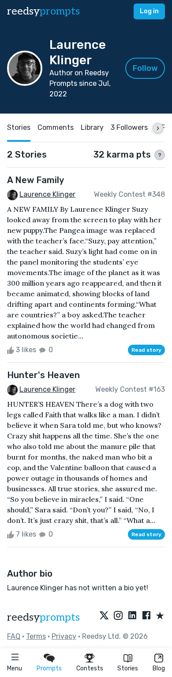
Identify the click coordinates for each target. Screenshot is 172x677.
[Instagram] (118, 616)
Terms (36, 636)
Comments (55, 127)
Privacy (64, 636)
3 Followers (129, 127)
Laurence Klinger (47, 194)
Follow (145, 68)
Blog (159, 668)
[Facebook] (146, 616)
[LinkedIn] (132, 616)
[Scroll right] (158, 128)
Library (92, 127)
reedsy (43, 11)
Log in (149, 11)
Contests (89, 668)
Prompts (49, 668)
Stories (127, 668)
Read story (146, 350)
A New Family (35, 180)
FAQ (13, 636)
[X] (104, 616)
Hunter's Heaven (43, 375)
